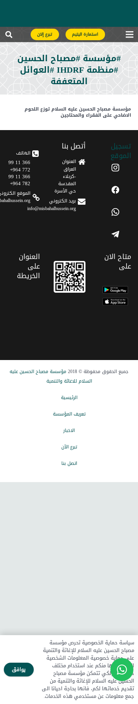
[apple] (115, 302)
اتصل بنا (69, 463)
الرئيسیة (69, 397)
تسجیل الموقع (120, 151)
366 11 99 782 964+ (19, 180)
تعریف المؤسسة (69, 414)
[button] (8, 36)
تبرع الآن (69, 447)
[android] (115, 290)
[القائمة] (129, 36)
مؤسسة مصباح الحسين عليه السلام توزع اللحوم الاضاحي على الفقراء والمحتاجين (78, 112)
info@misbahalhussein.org (51, 208)
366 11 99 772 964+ (19, 166)
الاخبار (69, 430)
